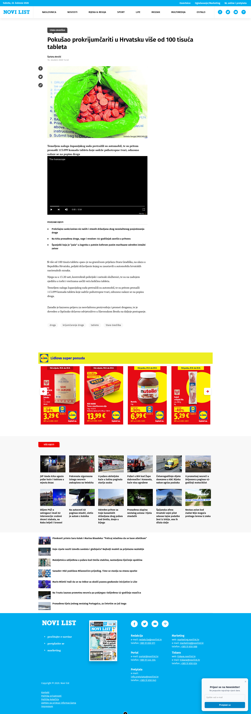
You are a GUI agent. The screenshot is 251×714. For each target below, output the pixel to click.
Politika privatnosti (51, 696)
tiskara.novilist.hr (186, 656)
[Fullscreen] (143, 209)
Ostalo (201, 12)
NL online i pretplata (236, 3)
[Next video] (58, 209)
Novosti (72, 12)
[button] (207, 391)
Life (138, 12)
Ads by (141, 213)
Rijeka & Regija (97, 12)
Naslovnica (49, 12)
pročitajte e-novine (59, 636)
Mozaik (156, 12)
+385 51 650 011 (147, 643)
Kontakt (45, 692)
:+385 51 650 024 (189, 663)
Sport (121, 12)
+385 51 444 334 (148, 660)
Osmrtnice (185, 3)
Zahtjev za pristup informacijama (58, 703)
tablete (95, 325)
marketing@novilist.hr (192, 643)
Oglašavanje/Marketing (207, 3)
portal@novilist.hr (148, 656)
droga (53, 325)
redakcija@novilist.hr (150, 639)
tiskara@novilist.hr (190, 660)
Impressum (47, 706)
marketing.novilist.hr (188, 639)
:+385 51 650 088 (189, 646)
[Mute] (66, 209)
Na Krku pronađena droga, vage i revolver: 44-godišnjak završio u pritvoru (91, 238)
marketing (54, 650)
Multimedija (178, 12)
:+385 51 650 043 (148, 680)
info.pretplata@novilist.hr (145, 676)
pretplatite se (55, 643)
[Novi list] (16, 12)
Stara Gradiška (113, 325)
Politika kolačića (50, 699)
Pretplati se (225, 705)
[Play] (51, 209)
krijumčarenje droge (73, 325)
